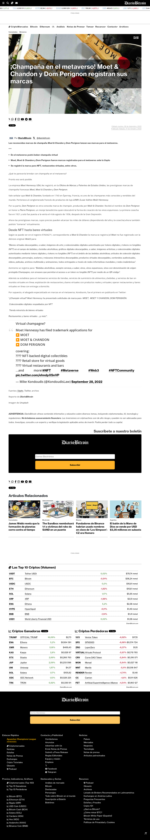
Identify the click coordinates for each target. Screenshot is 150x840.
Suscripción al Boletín (55, 799)
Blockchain (46, 520)
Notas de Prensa (75, 26)
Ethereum (45, 26)
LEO (114, 8)
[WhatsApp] (13, 119)
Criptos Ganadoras (25, 631)
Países (87, 739)
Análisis (61, 26)
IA (53, 26)
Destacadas (51, 789)
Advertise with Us (53, 745)
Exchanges (12, 759)
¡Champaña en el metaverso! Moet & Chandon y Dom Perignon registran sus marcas (68, 74)
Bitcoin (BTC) (15, 796)
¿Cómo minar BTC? (93, 812)
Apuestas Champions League (21, 740)
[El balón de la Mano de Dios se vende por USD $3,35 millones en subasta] (126, 509)
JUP (11, 662)
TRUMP (13, 637)
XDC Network (26, 677)
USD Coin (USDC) (17, 806)
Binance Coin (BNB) (18, 826)
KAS (11, 652)
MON (78, 662)
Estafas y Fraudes (92, 802)
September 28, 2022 (86, 382)
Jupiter (23, 662)
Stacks (23, 657)
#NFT (46, 370)
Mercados (88, 742)
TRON (23, 682)
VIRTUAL (80, 652)
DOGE (28, 8)
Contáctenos (51, 739)
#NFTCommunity (121, 370)
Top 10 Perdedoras (18, 789)
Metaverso (23, 32)
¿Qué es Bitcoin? (92, 809)
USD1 (11, 619)
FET (78, 682)
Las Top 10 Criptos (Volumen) (33, 567)
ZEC (53, 8)
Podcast (12, 769)
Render (88, 672)
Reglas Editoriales (53, 755)
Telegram (51, 772)
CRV (78, 657)
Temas (89, 26)
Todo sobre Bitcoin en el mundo (60, 796)
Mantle (88, 667)
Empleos (49, 762)
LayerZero (90, 647)
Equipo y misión (52, 759)
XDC (11, 677)
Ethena (28, 604)
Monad (88, 662)
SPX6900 (89, 642)
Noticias (10, 749)
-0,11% (18, 8)
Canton (88, 677)
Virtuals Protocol (93, 652)
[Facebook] (16, 119)
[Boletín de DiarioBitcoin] (31, 119)
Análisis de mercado (54, 782)
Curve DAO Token (93, 657)
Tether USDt (31, 573)
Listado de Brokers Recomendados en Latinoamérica (109, 792)
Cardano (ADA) (16, 816)
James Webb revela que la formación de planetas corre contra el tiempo (24, 526)
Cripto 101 (88, 806)
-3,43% (146, 8)
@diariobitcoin (43, 138)
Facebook (52, 768)
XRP (11, 599)
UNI (11, 667)
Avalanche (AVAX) (17, 822)
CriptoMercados (19, 26)
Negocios (88, 745)
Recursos (100, 26)
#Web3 (93, 370)
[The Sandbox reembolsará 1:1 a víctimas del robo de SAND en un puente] (58, 509)
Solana (28, 593)
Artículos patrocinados (94, 755)
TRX (11, 682)
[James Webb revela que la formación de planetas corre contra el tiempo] (24, 509)
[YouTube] (23, 119)
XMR (74, 8)
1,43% (123, 8)
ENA (11, 604)
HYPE (7, 8)
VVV (78, 637)
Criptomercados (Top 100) (21, 782)
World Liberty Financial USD (38, 619)
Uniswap (24, 667)
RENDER (80, 672)
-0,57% (64, 8)
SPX (78, 642)
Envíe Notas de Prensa (56, 749)
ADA (132, 8)
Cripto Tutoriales (15, 762)
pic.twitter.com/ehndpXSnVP (37, 375)
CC (77, 677)
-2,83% (43, 8)
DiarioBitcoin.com (132, 623)
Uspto (20, 390)
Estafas (10, 752)
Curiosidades (13, 32)
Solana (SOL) (15, 812)
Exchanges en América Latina (98, 796)
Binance (78, 520)
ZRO (78, 647)
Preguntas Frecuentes (94, 799)
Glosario (11, 765)
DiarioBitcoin (24, 138)
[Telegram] (27, 119)
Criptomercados (16, 746)
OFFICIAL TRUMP (29, 637)
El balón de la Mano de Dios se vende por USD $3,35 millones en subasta (125, 526)
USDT (12, 573)
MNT (78, 667)
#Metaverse (70, 370)
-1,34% (104, 8)
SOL (11, 593)
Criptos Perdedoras (93, 631)
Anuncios (49, 742)
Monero (24, 647)
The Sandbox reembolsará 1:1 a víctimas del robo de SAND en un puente (58, 526)
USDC (12, 583)
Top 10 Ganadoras (17, 786)
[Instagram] (19, 119)
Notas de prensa (91, 752)
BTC (11, 578)
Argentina (113, 520)
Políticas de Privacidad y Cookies (99, 822)
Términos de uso (91, 819)
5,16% (85, 8)
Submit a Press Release (56, 752)
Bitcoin (34, 26)
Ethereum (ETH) (17, 799)
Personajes (50, 792)
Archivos (123, 26)
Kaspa (23, 652)
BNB (11, 614)
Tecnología (89, 749)
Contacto (112, 26)
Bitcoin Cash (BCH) (18, 809)
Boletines (49, 802)
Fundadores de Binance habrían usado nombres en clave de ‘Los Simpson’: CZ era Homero (91, 528)
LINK (95, 8)
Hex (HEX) (14, 819)
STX (11, 657)
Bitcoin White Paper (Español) (98, 815)
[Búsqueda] (9, 3)
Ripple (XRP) (15, 803)
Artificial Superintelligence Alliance (101, 682)
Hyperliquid (30, 609)
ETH (11, 588)
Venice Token (91, 637)
